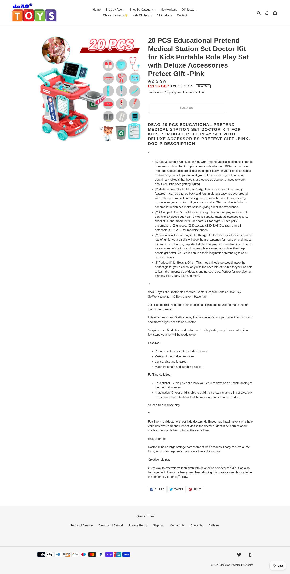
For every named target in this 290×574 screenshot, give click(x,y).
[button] (157, 81)
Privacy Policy (138, 525)
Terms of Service (82, 525)
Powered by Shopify (242, 565)
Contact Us (177, 525)
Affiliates (214, 525)
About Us (197, 525)
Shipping (170, 92)
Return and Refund (110, 525)
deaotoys (225, 565)
